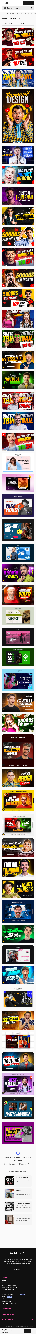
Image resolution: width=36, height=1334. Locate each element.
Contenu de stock (7, 1292)
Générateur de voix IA (8, 1290)
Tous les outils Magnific (9, 1303)
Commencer (6, 1309)
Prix (20, 3)
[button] (18, 1269)
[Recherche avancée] (32, 23)
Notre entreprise (8, 1314)
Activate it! (27, 1331)
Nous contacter (7, 1319)
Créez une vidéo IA (24, 13)
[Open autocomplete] (4, 8)
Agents (7, 1297)
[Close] (33, 1331)
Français (18, 1269)
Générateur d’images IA (9, 1285)
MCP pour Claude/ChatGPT (13, 1294)
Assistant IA (5, 1283)
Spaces (4, 1280)
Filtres (24, 23)
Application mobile (7, 1301)
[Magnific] (18, 1253)
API (3, 1299)
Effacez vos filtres (25, 1164)
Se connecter (28, 3)
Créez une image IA (9, 13)
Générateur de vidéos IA (9, 1287)
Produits (5, 1277)
